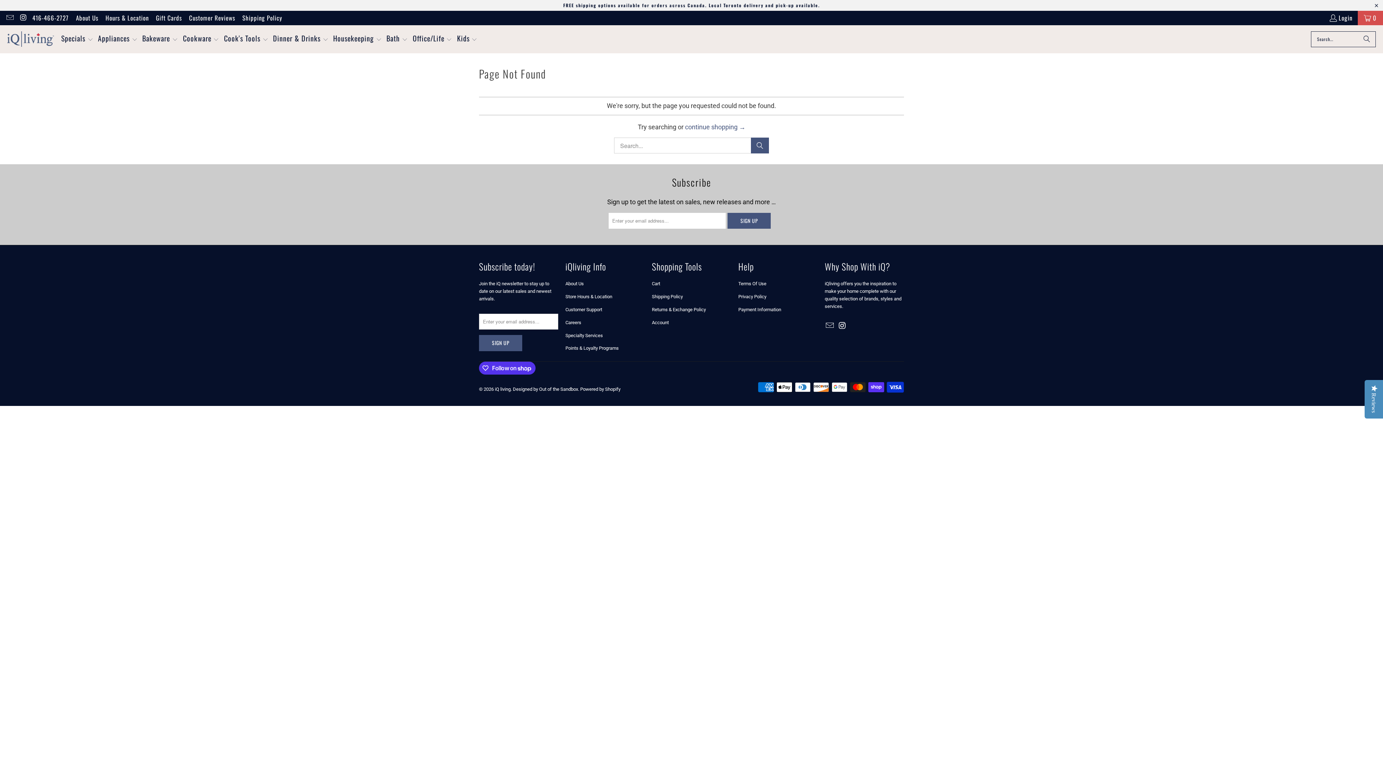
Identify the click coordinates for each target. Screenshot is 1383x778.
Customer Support (583, 309)
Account (660, 322)
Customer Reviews (212, 17)
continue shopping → (715, 127)
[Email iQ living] (9, 17)
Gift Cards (169, 17)
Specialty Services (584, 335)
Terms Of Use (752, 283)
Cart (656, 283)
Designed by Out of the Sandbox (545, 389)
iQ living (503, 389)
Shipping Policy (262, 17)
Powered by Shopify (600, 389)
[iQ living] (30, 39)
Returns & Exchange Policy (679, 309)
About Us (87, 17)
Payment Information (759, 309)
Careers (573, 322)
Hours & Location (127, 17)
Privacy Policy (752, 296)
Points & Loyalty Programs (592, 348)
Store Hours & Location (588, 296)
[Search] (1367, 39)
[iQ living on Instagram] (23, 17)
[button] (77, 39)
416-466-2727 (50, 17)
